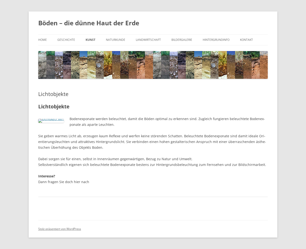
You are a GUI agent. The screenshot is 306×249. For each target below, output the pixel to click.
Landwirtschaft (148, 40)
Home (42, 40)
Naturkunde (115, 40)
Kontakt (246, 40)
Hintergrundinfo (216, 40)
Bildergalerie (181, 40)
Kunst (90, 40)
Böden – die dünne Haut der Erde (88, 23)
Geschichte (66, 40)
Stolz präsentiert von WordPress (59, 229)
